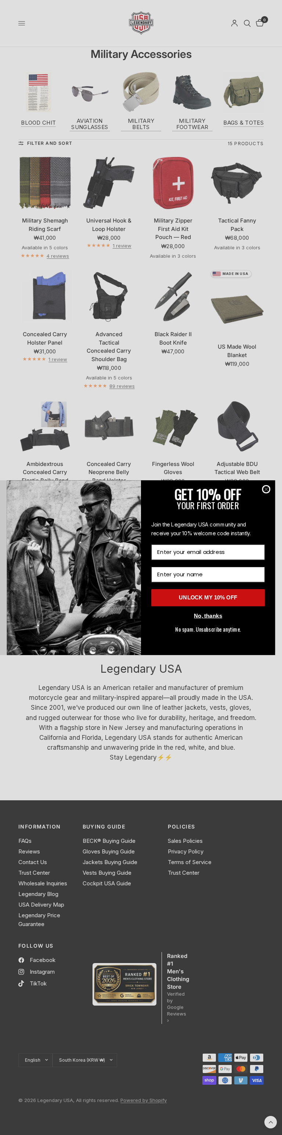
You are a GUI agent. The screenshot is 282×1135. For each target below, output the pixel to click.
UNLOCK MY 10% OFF (208, 597)
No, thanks (208, 615)
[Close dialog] (266, 489)
